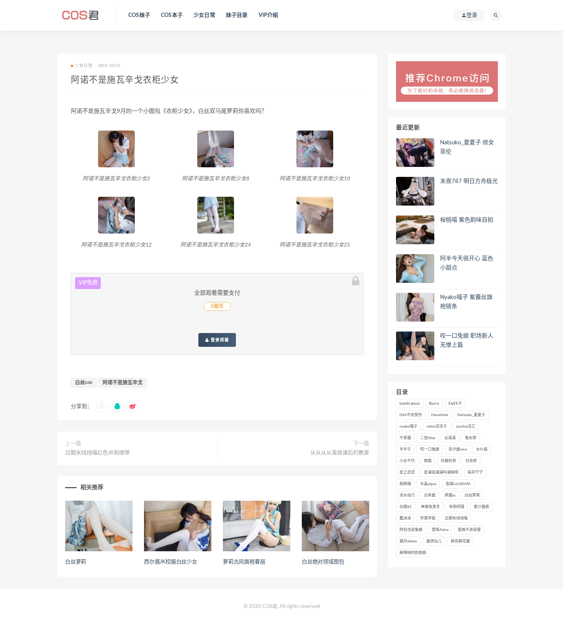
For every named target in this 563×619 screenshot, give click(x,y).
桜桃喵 (405, 484)
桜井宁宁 (475, 472)
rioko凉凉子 (437, 426)
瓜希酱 (429, 495)
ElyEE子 (455, 403)
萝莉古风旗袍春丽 (244, 562)
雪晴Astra (440, 530)
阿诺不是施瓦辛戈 (122, 382)
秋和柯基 (457, 507)
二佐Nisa (427, 438)
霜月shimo (408, 541)
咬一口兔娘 (429, 449)
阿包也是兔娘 (410, 530)
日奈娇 (471, 461)
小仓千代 (407, 461)
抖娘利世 (448, 461)
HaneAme (439, 415)
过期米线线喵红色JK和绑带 (97, 453)
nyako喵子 (408, 426)
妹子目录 (237, 15)
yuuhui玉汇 (466, 426)
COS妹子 (139, 15)
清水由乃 (407, 495)
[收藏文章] (102, 406)
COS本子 (172, 15)
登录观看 (219, 340)
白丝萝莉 (75, 562)
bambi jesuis (409, 403)
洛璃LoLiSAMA (458, 484)
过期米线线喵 (456, 518)
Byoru (434, 403)
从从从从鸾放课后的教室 (339, 453)
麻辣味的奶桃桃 (412, 553)
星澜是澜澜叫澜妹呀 (441, 472)
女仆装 (482, 449)
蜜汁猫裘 (481, 507)
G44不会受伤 (410, 415)
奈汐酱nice (457, 449)
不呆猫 (405, 438)
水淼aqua (428, 484)
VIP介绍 (268, 15)
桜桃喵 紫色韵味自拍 (466, 220)
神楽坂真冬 (430, 507)
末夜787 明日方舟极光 (469, 181)
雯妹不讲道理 (469, 530)
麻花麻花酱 (460, 541)
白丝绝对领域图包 (323, 562)
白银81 (405, 507)
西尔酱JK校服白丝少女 (170, 562)
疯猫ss (450, 495)
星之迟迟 (407, 472)
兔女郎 (470, 438)
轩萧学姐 (427, 518)
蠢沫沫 (405, 518)
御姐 (428, 461)
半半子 (405, 449)
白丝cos (83, 382)
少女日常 (204, 15)
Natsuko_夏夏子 (471, 415)
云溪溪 (450, 438)
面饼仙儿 (434, 541)
